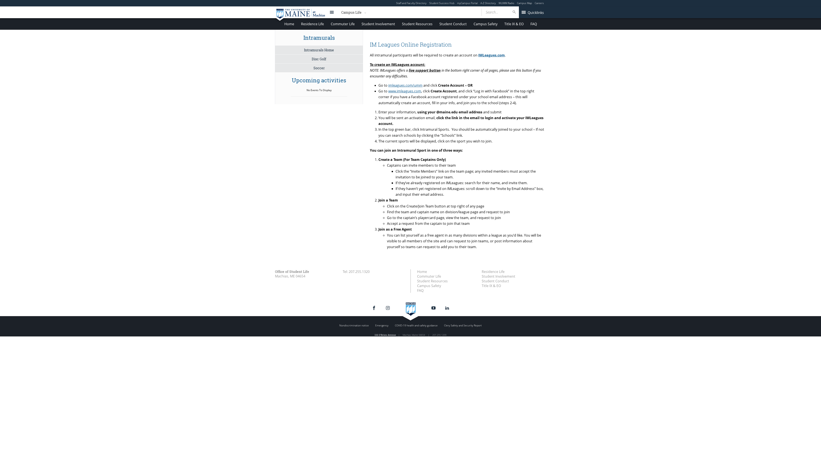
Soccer (319, 68)
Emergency (381, 325)
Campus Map (524, 3)
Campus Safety (486, 24)
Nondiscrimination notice (354, 325)
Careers (539, 3)
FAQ (533, 24)
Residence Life (312, 24)
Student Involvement (378, 24)
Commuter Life (343, 24)
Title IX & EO (514, 24)
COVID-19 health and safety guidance (416, 325)
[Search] (514, 12)
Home (289, 24)
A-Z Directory (488, 3)
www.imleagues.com (404, 91)
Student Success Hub (441, 3)
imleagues (405, 85)
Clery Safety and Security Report (463, 325)
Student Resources (417, 24)
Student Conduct (453, 24)
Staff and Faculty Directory (411, 3)
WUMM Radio (506, 3)
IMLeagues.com (491, 55)
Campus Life (351, 12)
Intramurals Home (319, 50)
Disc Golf (319, 59)
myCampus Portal (467, 3)
